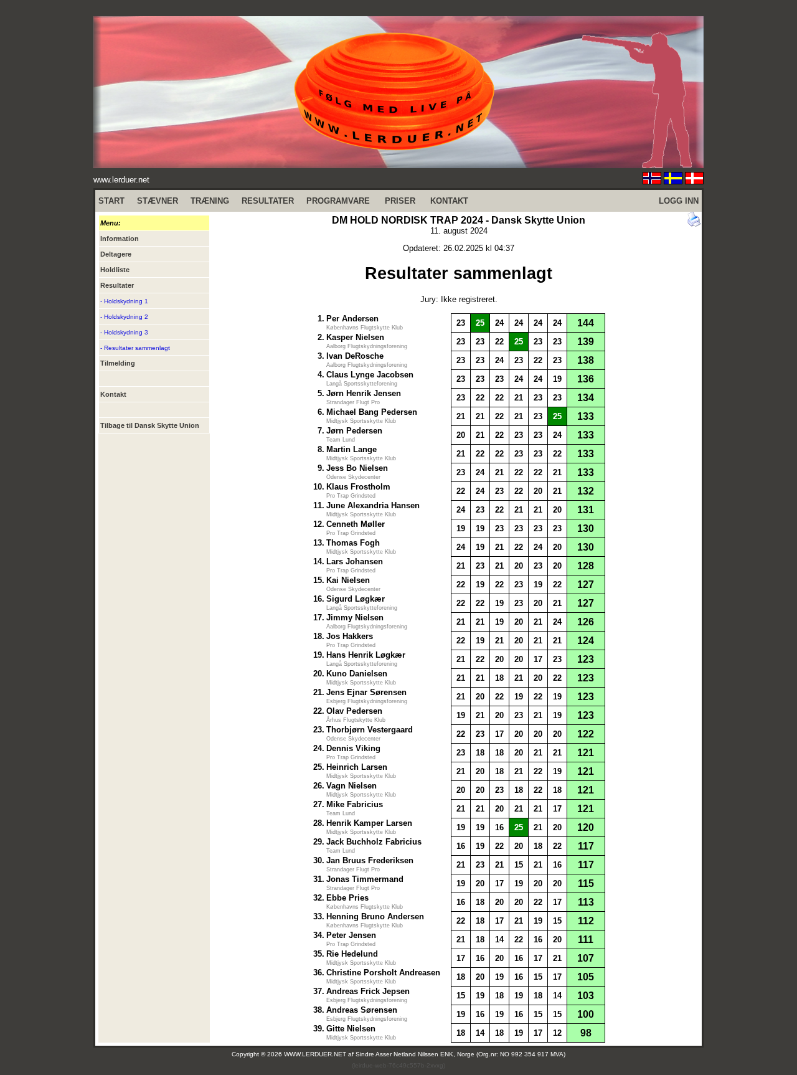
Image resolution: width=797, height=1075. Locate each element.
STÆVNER (157, 201)
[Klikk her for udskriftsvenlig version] (694, 224)
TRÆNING (210, 201)
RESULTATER (268, 201)
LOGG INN (679, 201)
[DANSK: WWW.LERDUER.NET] (694, 181)
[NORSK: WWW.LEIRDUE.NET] (652, 181)
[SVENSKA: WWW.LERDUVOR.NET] (673, 181)
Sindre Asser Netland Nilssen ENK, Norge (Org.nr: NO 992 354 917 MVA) (460, 1054)
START (111, 201)
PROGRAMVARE (338, 201)
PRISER (400, 201)
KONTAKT (449, 201)
